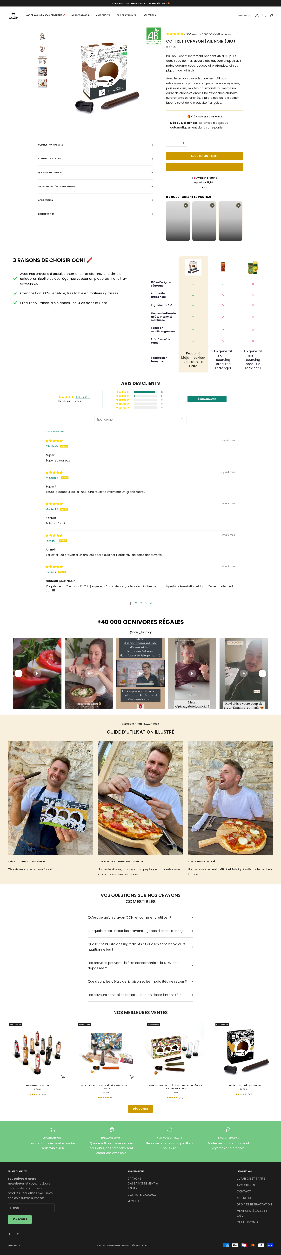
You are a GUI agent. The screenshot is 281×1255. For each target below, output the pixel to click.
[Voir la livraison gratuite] (202, 187)
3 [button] (141, 603)
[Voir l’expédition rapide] (204, 187)
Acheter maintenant (204, 167)
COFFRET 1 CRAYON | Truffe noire (243, 1085)
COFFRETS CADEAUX (141, 1195)
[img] (54, 441)
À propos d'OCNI (80, 15)
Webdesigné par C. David (134, 1245)
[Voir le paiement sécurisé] (206, 187)
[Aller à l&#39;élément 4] (42, 71)
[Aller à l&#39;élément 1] (42, 36)
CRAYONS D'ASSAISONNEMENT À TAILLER (142, 1183)
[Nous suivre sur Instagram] (18, 1234)
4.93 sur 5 (82, 397)
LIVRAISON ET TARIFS (251, 1179)
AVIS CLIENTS (246, 1185)
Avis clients (103, 15)
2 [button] (136, 603)
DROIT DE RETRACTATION (254, 1204)
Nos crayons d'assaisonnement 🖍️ (45, 15)
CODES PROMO (247, 1222)
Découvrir (140, 1109)
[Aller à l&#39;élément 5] (42, 83)
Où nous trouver (126, 15)
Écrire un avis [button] (207, 399)
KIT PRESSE (244, 1198)
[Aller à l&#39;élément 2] (42, 48)
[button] (175, 34)
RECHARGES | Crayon (37, 1085)
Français (242, 15)
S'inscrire (20, 1219)
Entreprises (149, 15)
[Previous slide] (18, 673)
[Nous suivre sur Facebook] (9, 1234)
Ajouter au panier (204, 156)
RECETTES (134, 1201)
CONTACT (244, 1191)
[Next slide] (262, 673)
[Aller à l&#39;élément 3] (42, 59)
